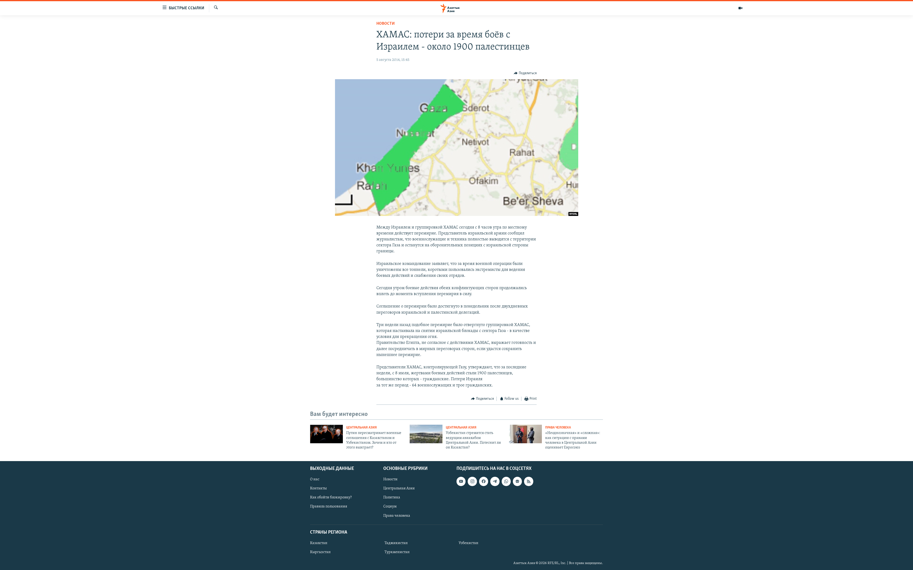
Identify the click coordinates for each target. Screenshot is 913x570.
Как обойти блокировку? (331, 497)
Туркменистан (397, 552)
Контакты (318, 488)
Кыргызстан (320, 552)
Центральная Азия (361, 427)
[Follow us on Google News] (517, 481)
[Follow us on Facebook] (483, 481)
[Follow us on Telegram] (494, 481)
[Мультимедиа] (740, 8)
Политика (391, 497)
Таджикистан (396, 543)
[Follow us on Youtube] (461, 481)
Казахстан (318, 543)
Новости (385, 24)
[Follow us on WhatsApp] (506, 481)
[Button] (525, 73)
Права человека (558, 427)
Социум (390, 506)
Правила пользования (328, 506)
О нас (314, 479)
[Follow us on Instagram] (472, 481)
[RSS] (528, 481)
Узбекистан (468, 543)
